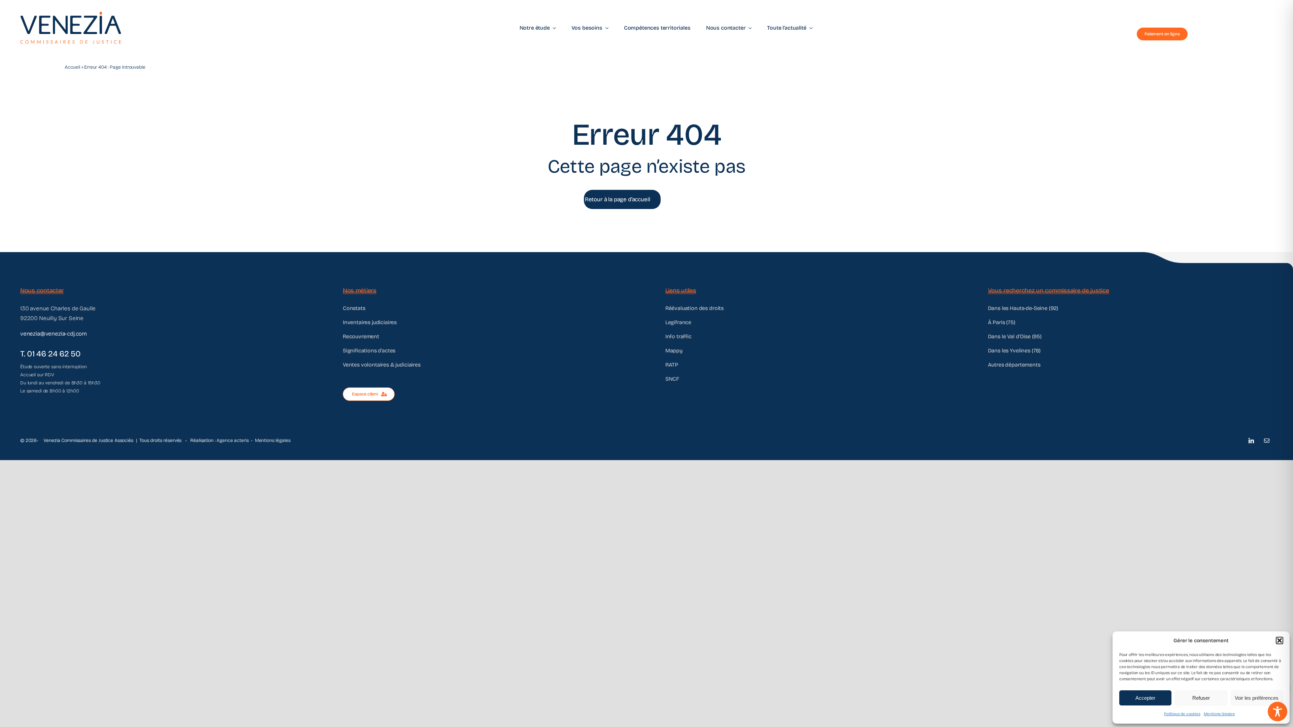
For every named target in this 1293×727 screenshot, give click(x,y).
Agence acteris (232, 440)
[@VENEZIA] (70, 14)
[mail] (1267, 441)
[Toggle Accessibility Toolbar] (1277, 711)
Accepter (1145, 698)
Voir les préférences (1257, 698)
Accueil (72, 67)
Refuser (1201, 698)
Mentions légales (1219, 714)
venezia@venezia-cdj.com (53, 333)
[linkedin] (1251, 441)
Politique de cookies (1182, 714)
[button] (1279, 640)
